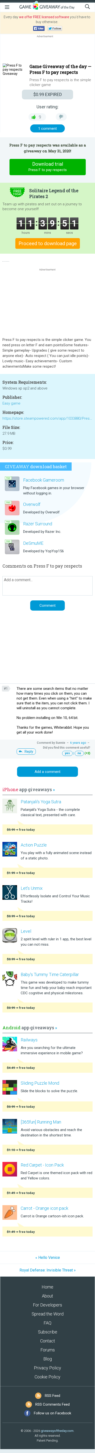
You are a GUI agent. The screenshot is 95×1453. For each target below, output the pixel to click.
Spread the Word (48, 1313)
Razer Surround (37, 523)
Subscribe (47, 1331)
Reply (29, 751)
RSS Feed (52, 1395)
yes (67, 753)
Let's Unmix (32, 888)
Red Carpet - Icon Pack (42, 1165)
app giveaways (28, 789)
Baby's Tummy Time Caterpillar (50, 974)
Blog (47, 1358)
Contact (47, 1340)
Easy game (11, 403)
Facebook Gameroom (43, 480)
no (79, 753)
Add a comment (47, 772)
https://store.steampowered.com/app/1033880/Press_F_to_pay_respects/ (47, 418)
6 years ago (78, 742)
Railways (29, 1039)
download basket (36, 466)
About (47, 1295)
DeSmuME (33, 543)
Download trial (47, 166)
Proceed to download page (48, 243)
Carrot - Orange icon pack (44, 1208)
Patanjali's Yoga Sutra (41, 801)
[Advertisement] (47, 50)
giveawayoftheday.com (57, 1431)
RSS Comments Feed (52, 1404)
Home (47, 1286)
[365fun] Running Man (41, 1121)
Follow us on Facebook (52, 1413)
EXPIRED (47, 94)
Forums (47, 1349)
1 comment (47, 128)
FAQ (47, 1322)
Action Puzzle (34, 845)
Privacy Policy (47, 1367)
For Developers (47, 1304)
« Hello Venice (47, 1257)
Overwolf (31, 504)
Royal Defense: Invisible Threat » (47, 1270)
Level (26, 931)
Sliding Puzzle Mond (40, 1083)
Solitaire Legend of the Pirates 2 (53, 193)
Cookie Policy (47, 1376)
